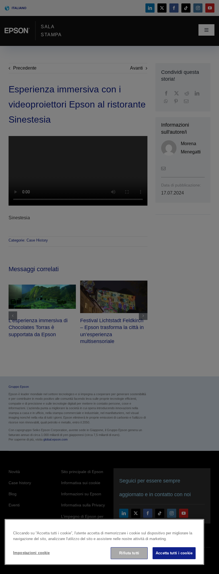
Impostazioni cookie (31, 553)
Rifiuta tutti (129, 553)
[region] (104, 542)
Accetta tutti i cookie (174, 553)
